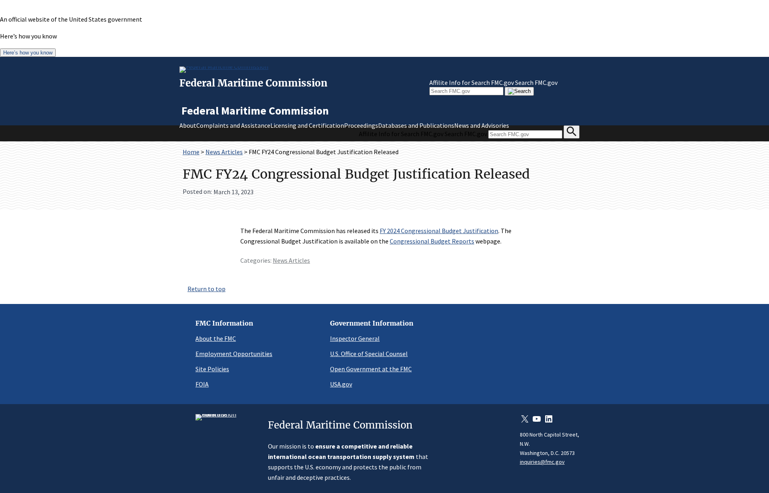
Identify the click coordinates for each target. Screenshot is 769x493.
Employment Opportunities (233, 354)
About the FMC (215, 338)
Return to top (206, 289)
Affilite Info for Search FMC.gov (471, 82)
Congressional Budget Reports (432, 241)
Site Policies (212, 369)
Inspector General (355, 338)
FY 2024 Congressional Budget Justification (439, 231)
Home (191, 152)
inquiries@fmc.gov (542, 461)
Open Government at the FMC (371, 369)
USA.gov (341, 384)
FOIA (202, 384)
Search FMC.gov (536, 82)
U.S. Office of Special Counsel (369, 354)
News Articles (224, 152)
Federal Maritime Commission (253, 83)
